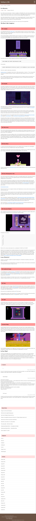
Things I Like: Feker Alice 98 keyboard (6, 410)
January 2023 (3, 472)
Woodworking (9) (3, 451)
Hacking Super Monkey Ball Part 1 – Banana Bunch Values (9, 428)
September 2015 (3, 498)
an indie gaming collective (13, 167)
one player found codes (26, 182)
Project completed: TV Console (5, 430)
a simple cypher (12, 31)
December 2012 (3, 507)
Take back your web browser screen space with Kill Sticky (9, 419)
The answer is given (3, 72)
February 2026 (3, 459)
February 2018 (3, 492)
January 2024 (3, 468)
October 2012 (3, 509)
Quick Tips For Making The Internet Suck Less (7, 415)
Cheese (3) (2, 440)
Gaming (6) (2, 442)
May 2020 (2, 481)
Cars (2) (2, 438)
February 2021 (3, 474)
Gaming (2, 10)
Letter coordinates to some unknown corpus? (10, 255)
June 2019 (2, 483)
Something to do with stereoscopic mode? (18, 202)
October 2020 (3, 479)
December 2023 (3, 470)
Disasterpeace (13, 271)
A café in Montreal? (18, 255)
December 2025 (3, 461)
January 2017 (3, 496)
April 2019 (2, 485)
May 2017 (2, 494)
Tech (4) (2, 447)
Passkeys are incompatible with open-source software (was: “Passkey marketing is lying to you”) (14, 417)
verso (15, 293)
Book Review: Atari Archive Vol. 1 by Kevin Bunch (8, 421)
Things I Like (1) (3, 449)
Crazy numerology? (10, 202)
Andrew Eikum (10, 518)
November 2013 (3, 505)
